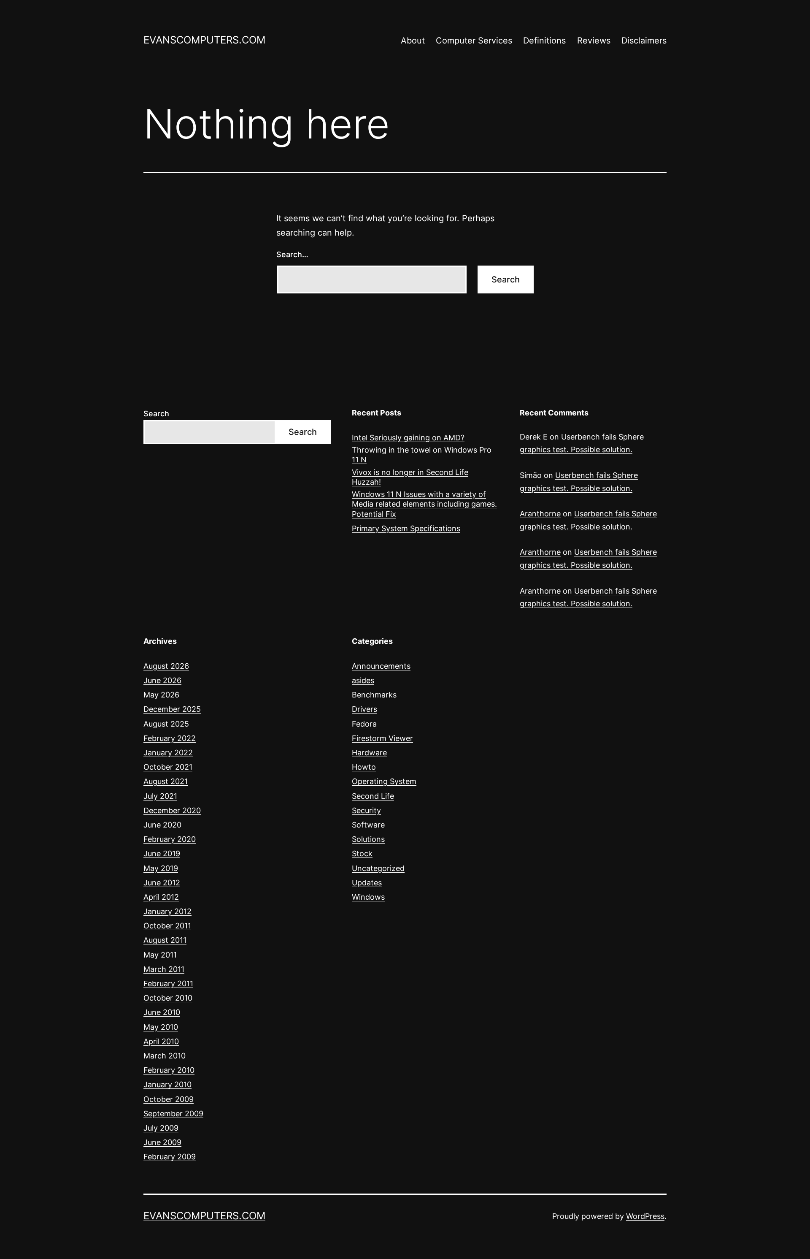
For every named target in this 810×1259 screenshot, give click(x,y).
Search (156, 413)
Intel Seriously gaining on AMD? (408, 437)
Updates (367, 882)
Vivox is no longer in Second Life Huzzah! (410, 477)
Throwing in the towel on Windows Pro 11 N (421, 454)
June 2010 (161, 1012)
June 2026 (162, 680)
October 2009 (168, 1099)
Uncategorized (378, 868)
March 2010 (164, 1055)
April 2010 (161, 1041)
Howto (364, 766)
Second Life (373, 796)
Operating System (384, 781)
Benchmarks (374, 694)
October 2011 (167, 925)
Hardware (369, 752)
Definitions (544, 40)
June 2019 (161, 853)
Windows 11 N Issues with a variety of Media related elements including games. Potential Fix (424, 504)
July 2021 (160, 796)
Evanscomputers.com (204, 40)
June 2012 (161, 882)
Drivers (364, 709)
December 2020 (172, 810)
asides (363, 680)
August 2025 (166, 723)
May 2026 (161, 694)
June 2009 (162, 1142)
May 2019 (160, 868)
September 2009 (173, 1113)
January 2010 (167, 1084)
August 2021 (165, 781)
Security (366, 810)
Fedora (364, 723)
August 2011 (164, 940)
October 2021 (167, 766)
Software (368, 824)
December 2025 (172, 709)
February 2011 (168, 983)
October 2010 (167, 997)
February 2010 (168, 1070)
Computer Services (474, 40)
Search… (292, 254)
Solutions (368, 839)
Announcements (381, 666)
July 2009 (160, 1127)
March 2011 (163, 969)
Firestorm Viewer (382, 738)
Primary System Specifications (406, 528)
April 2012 (161, 897)
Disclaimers (644, 40)
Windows (368, 897)
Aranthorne (540, 513)
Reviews (593, 40)
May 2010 (160, 1027)
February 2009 (169, 1156)
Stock (362, 853)
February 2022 (169, 738)
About (413, 40)
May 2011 (160, 954)
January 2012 (167, 911)
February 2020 (169, 839)
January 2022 (168, 752)
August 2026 (166, 666)
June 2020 (162, 824)
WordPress (645, 1216)
